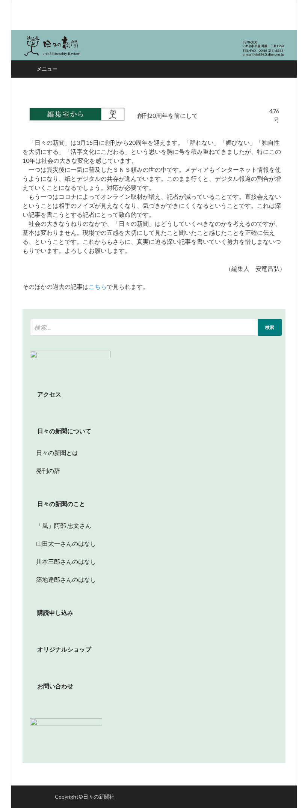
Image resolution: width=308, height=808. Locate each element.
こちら (98, 286)
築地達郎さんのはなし (63, 579)
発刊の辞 (48, 470)
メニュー (46, 69)
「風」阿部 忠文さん (60, 525)
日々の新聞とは (54, 452)
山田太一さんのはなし (63, 543)
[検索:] (156, 327)
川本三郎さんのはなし (63, 561)
